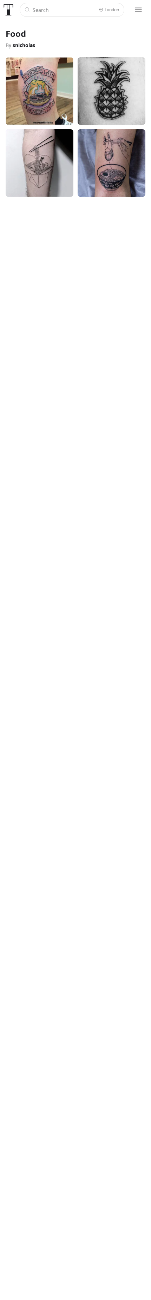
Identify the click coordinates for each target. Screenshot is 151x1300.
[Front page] (8, 10)
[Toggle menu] (138, 10)
